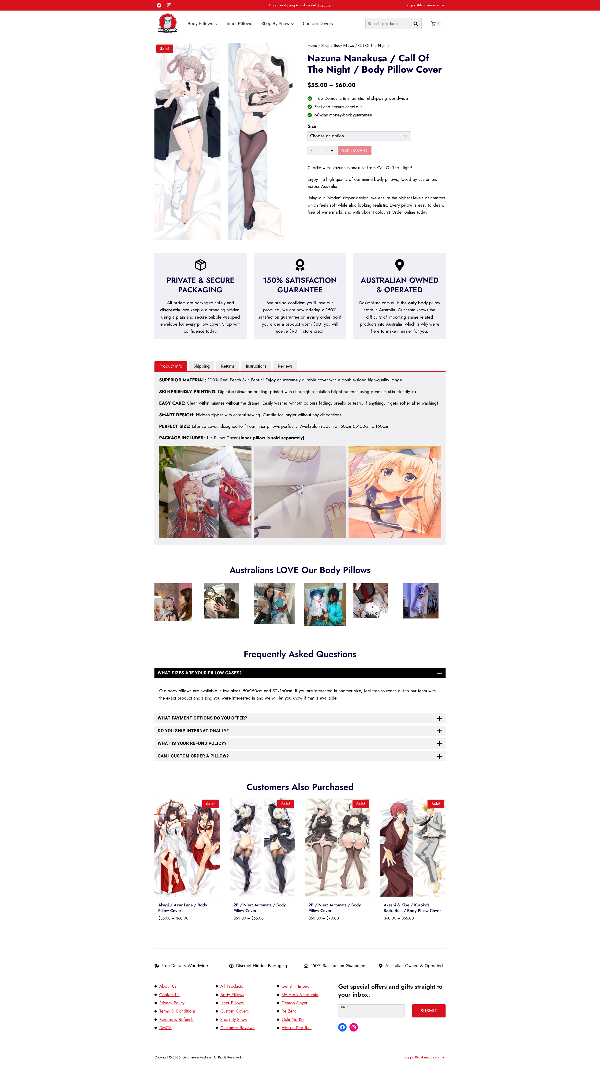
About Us (167, 986)
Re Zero (288, 1011)
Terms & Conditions (177, 1011)
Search (417, 23)
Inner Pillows (239, 23)
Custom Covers (318, 23)
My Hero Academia (299, 994)
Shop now (324, 5)
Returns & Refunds (176, 1019)
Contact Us (169, 994)
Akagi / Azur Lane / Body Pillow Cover (182, 907)
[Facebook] (158, 5)
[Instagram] (169, 5)
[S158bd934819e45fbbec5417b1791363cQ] (223, 141)
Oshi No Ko (292, 1019)
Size (312, 126)
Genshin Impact (296, 986)
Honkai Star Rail (296, 1027)
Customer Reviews (237, 1027)
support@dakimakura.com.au (426, 5)
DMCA (165, 1027)
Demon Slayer (294, 1003)
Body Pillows (232, 994)
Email (344, 1006)
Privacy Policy (171, 1003)
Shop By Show (233, 1019)
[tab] (170, 366)
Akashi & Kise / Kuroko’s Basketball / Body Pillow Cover (412, 907)
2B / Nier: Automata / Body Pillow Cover (259, 907)
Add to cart (354, 150)
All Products (231, 986)
